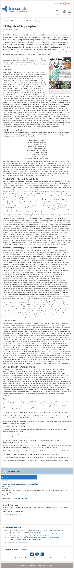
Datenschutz (33, 565)
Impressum (23, 565)
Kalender (5, 477)
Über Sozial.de (42, 565)
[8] (46, 317)
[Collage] (60, 88)
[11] (51, 406)
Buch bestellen (18, 512)
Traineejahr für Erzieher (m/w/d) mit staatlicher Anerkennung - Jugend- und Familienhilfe (37, 534)
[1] (48, 96)
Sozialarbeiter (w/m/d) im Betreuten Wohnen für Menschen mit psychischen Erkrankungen (37, 530)
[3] (60, 127)
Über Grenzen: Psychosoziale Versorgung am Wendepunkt (20, 485)
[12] (63, 406)
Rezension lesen (8, 512)
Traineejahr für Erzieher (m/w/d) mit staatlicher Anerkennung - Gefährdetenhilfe (34, 538)
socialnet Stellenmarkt (12, 528)
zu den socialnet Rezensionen (12, 515)
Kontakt (51, 565)
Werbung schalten (13, 471)
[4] (23, 163)
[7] (67, 244)
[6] (7, 204)
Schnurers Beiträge (17, 21)
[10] (8, 396)
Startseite (6, 21)
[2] (7, 102)
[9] (69, 363)
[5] (27, 171)
